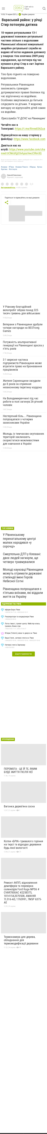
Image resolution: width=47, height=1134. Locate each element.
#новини (4, 167)
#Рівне (11, 167)
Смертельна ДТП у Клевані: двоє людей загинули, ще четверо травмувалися (22, 558)
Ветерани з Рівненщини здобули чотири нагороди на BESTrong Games (23, 328)
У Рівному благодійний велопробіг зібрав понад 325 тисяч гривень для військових (21, 310)
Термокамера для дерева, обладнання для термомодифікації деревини (21, 940)
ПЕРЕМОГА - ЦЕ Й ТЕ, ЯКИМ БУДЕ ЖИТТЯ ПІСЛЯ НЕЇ (20, 770)
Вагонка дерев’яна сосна (19, 806)
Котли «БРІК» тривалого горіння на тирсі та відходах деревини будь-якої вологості (23, 845)
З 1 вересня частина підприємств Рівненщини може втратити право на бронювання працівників (22, 364)
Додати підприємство (23, 654)
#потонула (13, 169)
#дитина (4, 169)
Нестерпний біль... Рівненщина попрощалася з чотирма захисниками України (22, 419)
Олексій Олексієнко (14, 175)
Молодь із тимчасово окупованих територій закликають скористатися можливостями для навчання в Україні (23, 438)
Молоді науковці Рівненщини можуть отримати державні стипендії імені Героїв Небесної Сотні (23, 575)
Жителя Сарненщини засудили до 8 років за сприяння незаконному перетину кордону (22, 384)
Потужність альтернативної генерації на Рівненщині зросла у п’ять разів (23, 345)
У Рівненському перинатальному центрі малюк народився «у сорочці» (19, 540)
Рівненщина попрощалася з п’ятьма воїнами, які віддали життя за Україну (23, 593)
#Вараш (33, 167)
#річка (39, 167)
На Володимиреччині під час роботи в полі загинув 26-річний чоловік (23, 402)
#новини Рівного (21, 167)
